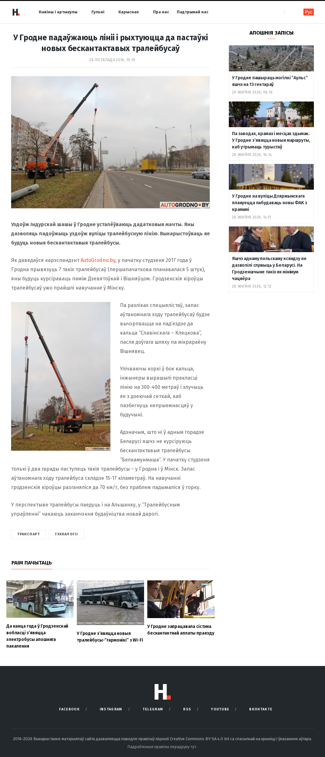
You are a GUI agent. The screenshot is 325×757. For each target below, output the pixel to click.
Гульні (97, 12)
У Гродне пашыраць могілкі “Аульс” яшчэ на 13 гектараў (270, 81)
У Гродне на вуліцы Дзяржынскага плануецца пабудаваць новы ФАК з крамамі (269, 202)
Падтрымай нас (193, 12)
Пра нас (161, 12)
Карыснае (128, 12)
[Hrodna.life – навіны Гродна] (16, 12)
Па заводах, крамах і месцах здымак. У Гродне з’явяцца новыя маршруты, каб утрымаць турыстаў (271, 140)
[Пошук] (289, 12)
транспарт (28, 534)
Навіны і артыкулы (58, 12)
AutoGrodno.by (98, 260)
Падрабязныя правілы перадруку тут (162, 746)
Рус (308, 12)
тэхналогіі (66, 534)
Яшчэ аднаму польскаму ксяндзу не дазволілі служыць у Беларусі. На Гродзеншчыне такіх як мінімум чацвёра (269, 268)
